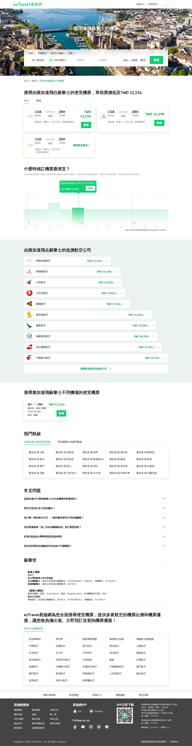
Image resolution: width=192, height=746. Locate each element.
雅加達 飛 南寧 (90, 452)
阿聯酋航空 (88, 673)
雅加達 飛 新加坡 (65, 459)
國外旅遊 (18, 714)
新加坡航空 (110, 581)
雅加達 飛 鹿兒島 (119, 452)
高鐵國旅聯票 (38, 728)
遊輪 (34, 714)
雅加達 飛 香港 (144, 459)
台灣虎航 (87, 659)
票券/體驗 (18, 719)
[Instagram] (91, 727)
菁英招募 (143, 694)
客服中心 (140, 4)
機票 (34, 80)
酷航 (112, 659)
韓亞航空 (114, 652)
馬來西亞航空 (63, 659)
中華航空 (33, 645)
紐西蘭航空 (88, 680)
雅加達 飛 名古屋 (91, 472)
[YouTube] (83, 727)
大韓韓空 (87, 652)
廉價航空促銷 (117, 638)
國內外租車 (55, 723)
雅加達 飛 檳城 (117, 459)
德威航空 (33, 666)
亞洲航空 (141, 659)
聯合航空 (141, 673)
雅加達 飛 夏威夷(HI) (93, 459)
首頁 (26, 80)
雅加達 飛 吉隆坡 (145, 466)
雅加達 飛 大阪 (36, 452)
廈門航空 (141, 666)
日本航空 (33, 652)
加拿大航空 (62, 680)
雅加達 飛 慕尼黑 (119, 466)
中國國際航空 (117, 666)
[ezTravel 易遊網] (28, 4)
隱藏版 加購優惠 (145, 638)
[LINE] (107, 727)
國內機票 (36, 710)
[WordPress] (99, 727)
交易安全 (174, 741)
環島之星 (54, 719)
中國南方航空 (89, 666)
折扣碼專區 (35, 638)
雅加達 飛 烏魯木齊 (120, 472)
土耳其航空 (116, 673)
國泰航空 (88, 581)
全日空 (59, 652)
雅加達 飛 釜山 (63, 466)
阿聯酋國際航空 (75, 581)
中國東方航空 (63, 666)
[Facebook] (75, 727)
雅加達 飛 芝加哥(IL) (66, 472)
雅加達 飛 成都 (36, 472)
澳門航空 (33, 673)
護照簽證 (18, 728)
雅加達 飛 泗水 (90, 466)
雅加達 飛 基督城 (65, 452)
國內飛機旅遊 (38, 723)
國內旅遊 (36, 719)
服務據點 (120, 694)
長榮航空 (60, 645)
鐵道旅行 (18, 723)
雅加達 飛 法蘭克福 (146, 472)
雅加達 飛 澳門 (36, 466)
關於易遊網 (50, 694)
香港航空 (60, 673)
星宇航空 (87, 645)
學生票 (59, 638)
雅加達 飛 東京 (36, 459)
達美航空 (33, 680)
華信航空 (114, 645)
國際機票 (18, 710)
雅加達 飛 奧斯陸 (145, 452)
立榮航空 (141, 645)
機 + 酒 (53, 714)
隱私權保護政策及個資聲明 (153, 741)
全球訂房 (54, 710)
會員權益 (74, 694)
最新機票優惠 (89, 638)
